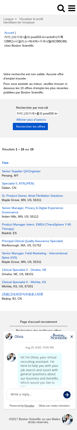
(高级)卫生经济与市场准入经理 (22, 294)
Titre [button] (5, 163)
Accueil (9, 32)
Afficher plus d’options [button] (31, 119)
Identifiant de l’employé (19, 22)
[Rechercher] (61, 8)
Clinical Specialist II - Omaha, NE (24, 269)
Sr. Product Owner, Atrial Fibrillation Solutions (32, 195)
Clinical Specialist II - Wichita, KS (24, 282)
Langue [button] (9, 19)
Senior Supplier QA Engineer (21, 171)
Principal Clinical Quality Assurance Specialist (32, 241)
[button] (71, 8)
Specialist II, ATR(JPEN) (18, 183)
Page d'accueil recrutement (38, 321)
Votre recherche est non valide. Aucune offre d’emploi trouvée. (33, 76)
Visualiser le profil (31, 19)
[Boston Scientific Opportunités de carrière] (15, 8)
